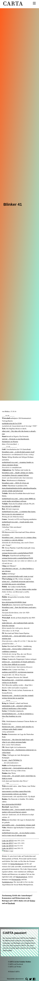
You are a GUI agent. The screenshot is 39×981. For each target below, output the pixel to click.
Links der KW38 (8, 840)
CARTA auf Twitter (14, 966)
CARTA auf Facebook (15, 964)
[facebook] (34, 979)
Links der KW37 (8, 843)
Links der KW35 (8, 848)
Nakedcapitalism (21, 877)
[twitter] (30, 979)
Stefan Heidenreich (17, 864)
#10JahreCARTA (14, 971)
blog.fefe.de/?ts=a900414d (11, 506)
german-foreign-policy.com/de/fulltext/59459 (17, 553)
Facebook (11, 903)
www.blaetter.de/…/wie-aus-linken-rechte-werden (19, 589)
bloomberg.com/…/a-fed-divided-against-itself (18, 452)
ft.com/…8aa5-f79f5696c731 (12, 760)
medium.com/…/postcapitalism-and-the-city (17, 768)
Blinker (7, 411)
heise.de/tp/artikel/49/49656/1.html (14, 602)
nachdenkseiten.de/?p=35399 (12, 423)
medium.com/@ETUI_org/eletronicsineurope (17, 672)
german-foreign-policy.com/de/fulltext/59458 (17, 558)
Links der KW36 (8, 845)
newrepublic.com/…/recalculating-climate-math (18, 825)
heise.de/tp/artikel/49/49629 (11, 804)
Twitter (32, 900)
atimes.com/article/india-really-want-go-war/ (17, 576)
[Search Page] (26, 979)
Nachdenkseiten (7, 882)
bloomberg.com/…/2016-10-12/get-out (15, 483)
